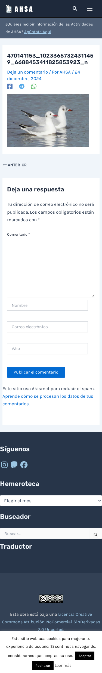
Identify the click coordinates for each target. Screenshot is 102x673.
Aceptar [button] (85, 656)
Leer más (63, 665)
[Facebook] (10, 86)
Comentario (18, 234)
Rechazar (42, 665)
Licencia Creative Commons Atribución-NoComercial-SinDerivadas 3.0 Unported (51, 622)
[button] (75, 8)
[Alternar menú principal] (90, 8)
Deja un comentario (27, 72)
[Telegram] (21, 86)
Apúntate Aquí (37, 31)
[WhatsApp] (33, 86)
